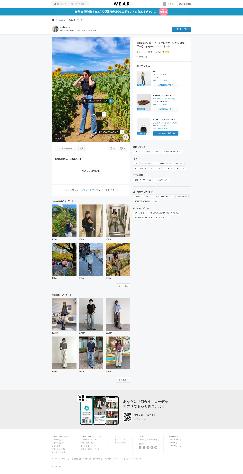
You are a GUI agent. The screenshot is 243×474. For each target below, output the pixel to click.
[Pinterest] (155, 447)
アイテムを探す (58, 443)
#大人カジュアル (148, 164)
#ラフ (170, 168)
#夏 (136, 164)
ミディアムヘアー (162, 180)
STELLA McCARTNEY (164, 119)
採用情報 (96, 459)
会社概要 (75, 459)
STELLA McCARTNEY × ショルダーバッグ (151, 218)
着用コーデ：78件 (160, 80)
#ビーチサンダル (157, 168)
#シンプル (179, 164)
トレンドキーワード (88, 446)
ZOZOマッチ (174, 446)
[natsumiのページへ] (55, 28)
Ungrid (137, 196)
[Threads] (148, 447)
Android (152, 440)
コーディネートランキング (91, 437)
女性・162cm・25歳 (143, 180)
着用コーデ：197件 (160, 129)
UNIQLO (148, 196)
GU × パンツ (139, 213)
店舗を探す (56, 446)
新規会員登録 (185, 4)
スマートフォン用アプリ (86, 190)
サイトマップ (120, 440)
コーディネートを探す (60, 437)
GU (154, 71)
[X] (140, 447)
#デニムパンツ (140, 168)
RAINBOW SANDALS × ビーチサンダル (164, 213)
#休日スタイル (165, 164)
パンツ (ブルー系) (159, 75)
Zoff (155, 201)
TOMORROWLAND (142, 201)
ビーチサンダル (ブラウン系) (164, 99)
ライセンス (137, 459)
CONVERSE (182, 196)
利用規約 (108, 459)
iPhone (141, 440)
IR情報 (85, 459)
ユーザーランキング (88, 440)
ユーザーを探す (58, 440)
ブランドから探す (58, 449)
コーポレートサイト (59, 459)
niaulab (172, 443)
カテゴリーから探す (59, 452)
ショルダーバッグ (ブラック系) (165, 123)
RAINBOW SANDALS (163, 95)
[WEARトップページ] (53, 20)
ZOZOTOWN (174, 440)
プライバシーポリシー (122, 459)
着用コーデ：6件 (159, 104)
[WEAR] (121, 4)
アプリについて (140, 419)
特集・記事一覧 (87, 443)
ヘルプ (117, 437)
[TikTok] (151, 447)
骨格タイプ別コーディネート (92, 449)
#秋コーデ (180, 168)
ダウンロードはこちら (145, 415)
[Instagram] (144, 447)
